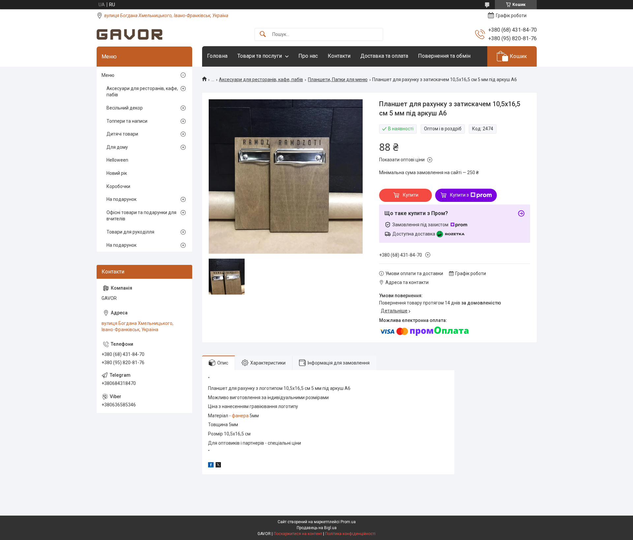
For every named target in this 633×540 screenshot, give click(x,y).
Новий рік (116, 173)
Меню (108, 75)
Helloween (117, 160)
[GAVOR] (130, 34)
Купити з (459, 195)
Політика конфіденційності (350, 533)
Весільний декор (124, 108)
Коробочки (118, 186)
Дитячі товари (122, 134)
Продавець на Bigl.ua (317, 527)
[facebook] (211, 465)
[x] (218, 465)
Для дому (117, 147)
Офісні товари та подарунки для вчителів (141, 216)
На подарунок (121, 199)
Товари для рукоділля (130, 232)
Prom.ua (348, 522)
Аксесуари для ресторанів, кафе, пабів (261, 79)
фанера (240, 415)
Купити (410, 195)
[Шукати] (262, 34)
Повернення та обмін (444, 56)
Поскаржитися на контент (298, 533)
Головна (217, 56)
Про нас (308, 56)
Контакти (339, 56)
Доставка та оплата (384, 56)
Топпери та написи (126, 121)
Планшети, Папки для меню (338, 79)
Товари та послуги (259, 56)
